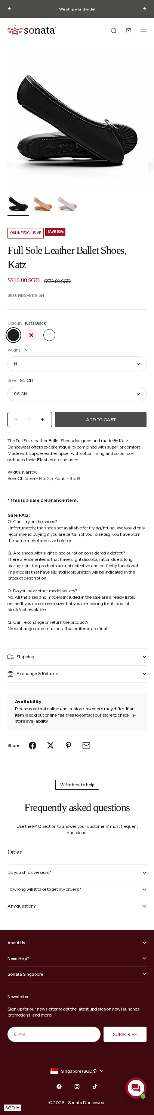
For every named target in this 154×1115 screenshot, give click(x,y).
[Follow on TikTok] (95, 1087)
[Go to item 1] (18, 204)
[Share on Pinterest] (68, 745)
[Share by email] (86, 745)
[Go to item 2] (43, 204)
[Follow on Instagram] (77, 1087)
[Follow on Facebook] (59, 1087)
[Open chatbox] (136, 1088)
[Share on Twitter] (50, 745)
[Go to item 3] (67, 203)
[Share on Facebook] (32, 745)
